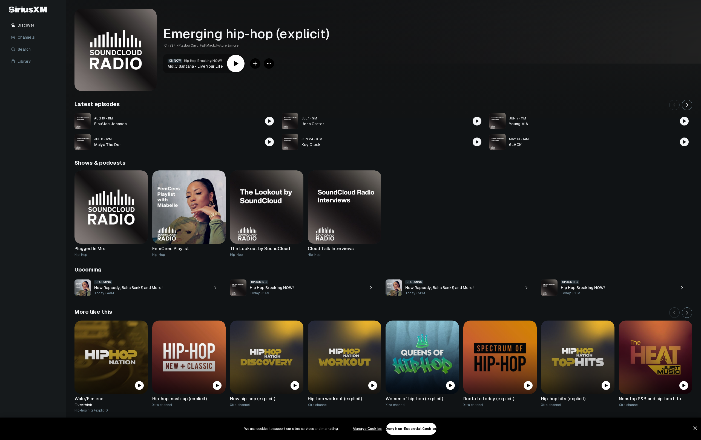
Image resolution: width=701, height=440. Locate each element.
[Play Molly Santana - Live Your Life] (236, 63)
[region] (350, 429)
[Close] (695, 428)
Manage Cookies (367, 428)
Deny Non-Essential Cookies (411, 429)
